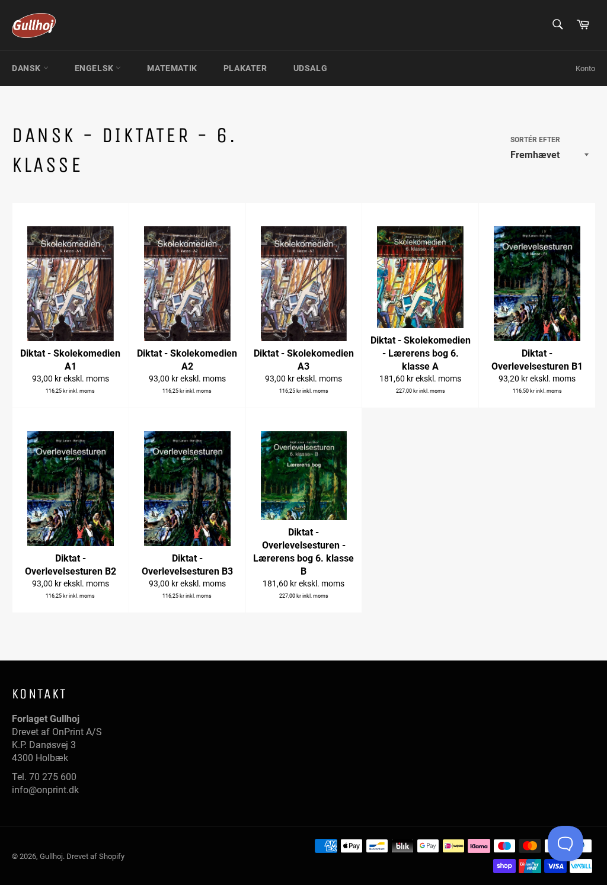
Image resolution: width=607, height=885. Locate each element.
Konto (585, 68)
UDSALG (310, 68)
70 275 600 (52, 777)
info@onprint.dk (45, 790)
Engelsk (95, 68)
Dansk (27, 68)
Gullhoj (51, 856)
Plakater (245, 68)
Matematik (172, 68)
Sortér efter (535, 140)
